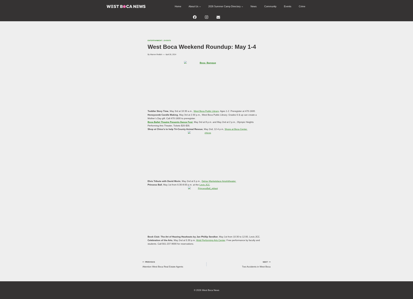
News (254, 6)
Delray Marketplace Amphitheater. (219, 181)
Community (270, 6)
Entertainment (155, 40)
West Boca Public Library (206, 111)
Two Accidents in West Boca (256, 264)
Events (287, 6)
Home (178, 6)
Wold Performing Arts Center (210, 240)
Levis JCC (204, 184)
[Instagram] (206, 17)
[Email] (218, 17)
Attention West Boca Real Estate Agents (162, 264)
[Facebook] (194, 17)
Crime (302, 6)
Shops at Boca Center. (236, 129)
